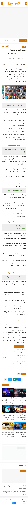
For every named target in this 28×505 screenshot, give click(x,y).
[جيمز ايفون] (14, 3)
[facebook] (15, 503)
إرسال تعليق (21, 448)
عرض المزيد (5, 385)
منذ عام (11, 397)
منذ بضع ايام (23, 397)
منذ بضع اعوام (19, 349)
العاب (24, 46)
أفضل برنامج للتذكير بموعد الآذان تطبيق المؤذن (9, 40)
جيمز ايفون (7, 499)
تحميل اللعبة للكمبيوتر (14, 145)
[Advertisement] (14, 23)
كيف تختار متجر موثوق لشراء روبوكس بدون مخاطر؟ (20, 401)
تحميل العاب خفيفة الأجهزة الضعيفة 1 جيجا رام (21, 434)
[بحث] (2, 3)
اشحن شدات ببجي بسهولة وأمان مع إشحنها (21, 417)
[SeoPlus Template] (22, 500)
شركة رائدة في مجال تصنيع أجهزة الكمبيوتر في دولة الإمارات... (8, 401)
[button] (19, 379)
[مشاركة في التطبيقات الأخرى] (5, 379)
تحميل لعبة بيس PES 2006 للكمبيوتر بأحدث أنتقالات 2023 (8, 434)
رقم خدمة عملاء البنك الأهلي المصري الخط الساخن (15, 487)
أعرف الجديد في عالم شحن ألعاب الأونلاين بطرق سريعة (8, 417)
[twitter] (13, 503)
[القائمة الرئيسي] (26, 3)
